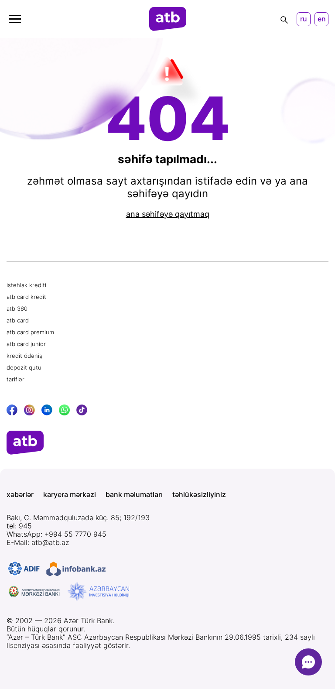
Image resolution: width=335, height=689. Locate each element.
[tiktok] (81, 409)
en (322, 19)
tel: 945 (19, 526)
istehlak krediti (26, 284)
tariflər (15, 379)
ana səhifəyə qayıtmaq (167, 214)
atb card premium (30, 332)
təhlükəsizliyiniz (199, 494)
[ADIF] (24, 569)
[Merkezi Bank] (34, 592)
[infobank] (76, 569)
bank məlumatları (134, 494)
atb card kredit (26, 296)
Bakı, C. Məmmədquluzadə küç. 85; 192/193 (78, 518)
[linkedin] (46, 409)
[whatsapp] (64, 409)
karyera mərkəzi (69, 494)
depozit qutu (24, 367)
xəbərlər (20, 494)
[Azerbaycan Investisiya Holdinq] (98, 592)
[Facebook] (12, 409)
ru (303, 19)
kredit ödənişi (25, 355)
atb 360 (17, 308)
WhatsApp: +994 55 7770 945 (56, 534)
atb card (18, 320)
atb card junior (26, 343)
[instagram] (29, 409)
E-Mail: (38, 542)
